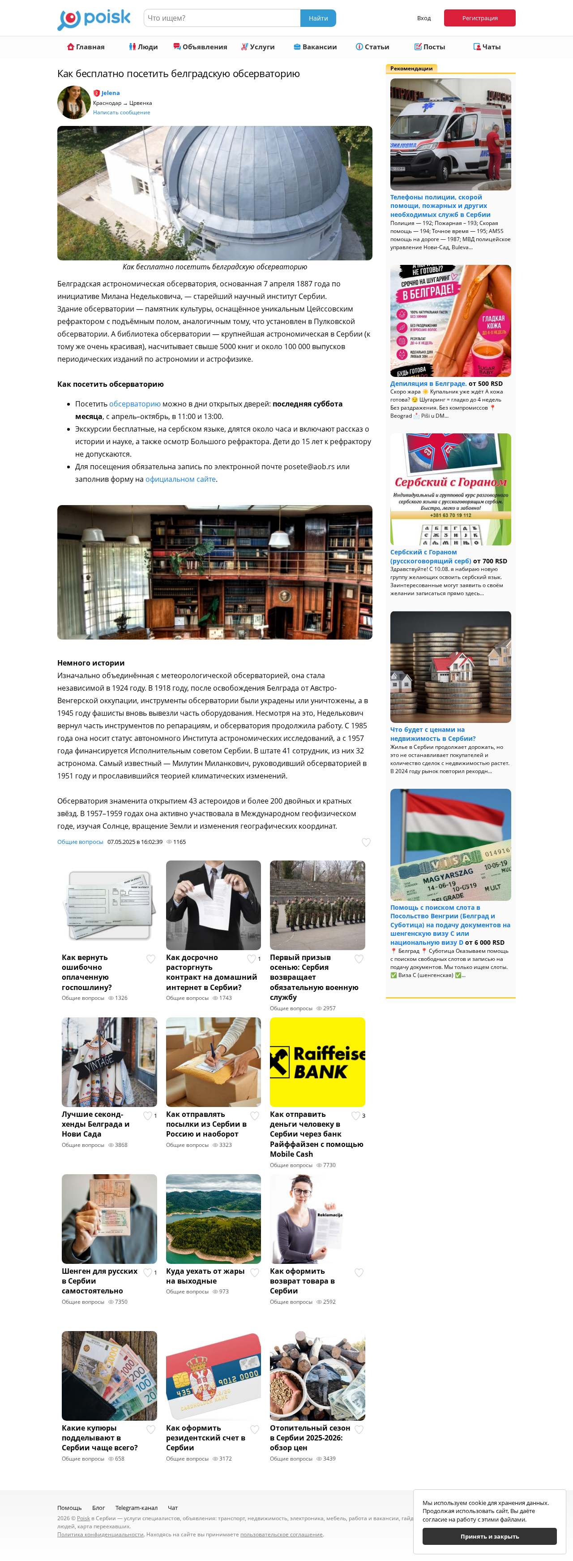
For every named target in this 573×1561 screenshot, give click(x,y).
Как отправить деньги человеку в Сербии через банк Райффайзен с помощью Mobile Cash (316, 1134)
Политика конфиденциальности (100, 1534)
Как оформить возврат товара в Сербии (302, 1281)
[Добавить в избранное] (367, 842)
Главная (89, 46)
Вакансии (319, 46)
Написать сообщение (121, 112)
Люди (147, 46)
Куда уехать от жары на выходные (205, 1276)
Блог (98, 1508)
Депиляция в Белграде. (428, 383)
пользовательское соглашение (281, 1534)
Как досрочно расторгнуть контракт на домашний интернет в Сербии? (211, 972)
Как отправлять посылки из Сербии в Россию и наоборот (206, 1124)
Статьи (376, 46)
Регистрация (480, 18)
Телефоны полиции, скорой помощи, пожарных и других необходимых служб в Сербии (440, 206)
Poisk (83, 1518)
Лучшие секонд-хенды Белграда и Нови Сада (96, 1124)
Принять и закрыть (490, 1536)
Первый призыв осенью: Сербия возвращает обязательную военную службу (314, 977)
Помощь (69, 1508)
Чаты (491, 46)
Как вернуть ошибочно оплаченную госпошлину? (87, 972)
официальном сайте (180, 479)
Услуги (261, 46)
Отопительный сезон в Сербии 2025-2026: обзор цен (310, 1438)
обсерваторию (135, 404)
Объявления (204, 46)
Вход (424, 18)
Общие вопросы (80, 842)
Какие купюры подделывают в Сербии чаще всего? (100, 1438)
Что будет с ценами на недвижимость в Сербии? (433, 734)
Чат (173, 1508)
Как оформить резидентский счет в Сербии (205, 1438)
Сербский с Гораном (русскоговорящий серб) (430, 556)
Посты (433, 46)
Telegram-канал (136, 1508)
